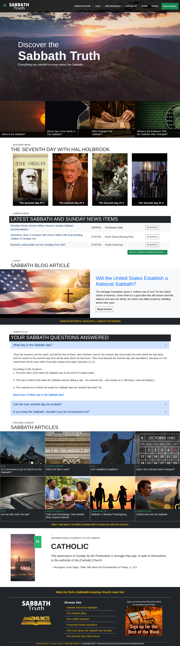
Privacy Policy (42, 643)
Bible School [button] (169, 6)
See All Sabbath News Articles (146, 252)
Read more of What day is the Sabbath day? (38, 394)
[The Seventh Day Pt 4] (149, 179)
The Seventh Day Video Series (83, 636)
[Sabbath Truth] (19, 6)
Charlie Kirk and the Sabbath (151, 514)
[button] (4, 5)
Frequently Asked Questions (81, 624)
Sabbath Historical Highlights (77, 321)
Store (144, 6)
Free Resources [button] (113, 6)
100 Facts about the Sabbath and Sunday (89, 630)
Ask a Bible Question (77, 619)
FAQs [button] (98, 6)
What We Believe (72, 643)
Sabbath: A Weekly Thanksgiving (109, 514)
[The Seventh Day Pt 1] (30, 179)
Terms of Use (56, 643)
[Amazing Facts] (36, 621)
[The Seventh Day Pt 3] (110, 179)
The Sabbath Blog (76, 613)
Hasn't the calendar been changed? (155, 469)
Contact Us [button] (131, 6)
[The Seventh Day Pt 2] (70, 179)
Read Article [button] (152, 227)
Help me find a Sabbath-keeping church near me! (90, 592)
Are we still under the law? (15, 514)
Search (154, 6)
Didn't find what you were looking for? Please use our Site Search (90, 525)
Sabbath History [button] (82, 6)
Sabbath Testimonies (109, 321)
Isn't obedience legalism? (104, 469)
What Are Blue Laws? (58, 469)
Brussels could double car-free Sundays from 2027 (38, 244)
